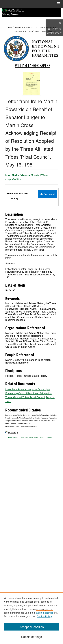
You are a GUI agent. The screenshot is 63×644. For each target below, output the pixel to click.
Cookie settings (44, 612)
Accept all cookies (31, 627)
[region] (31, 618)
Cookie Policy (44, 616)
